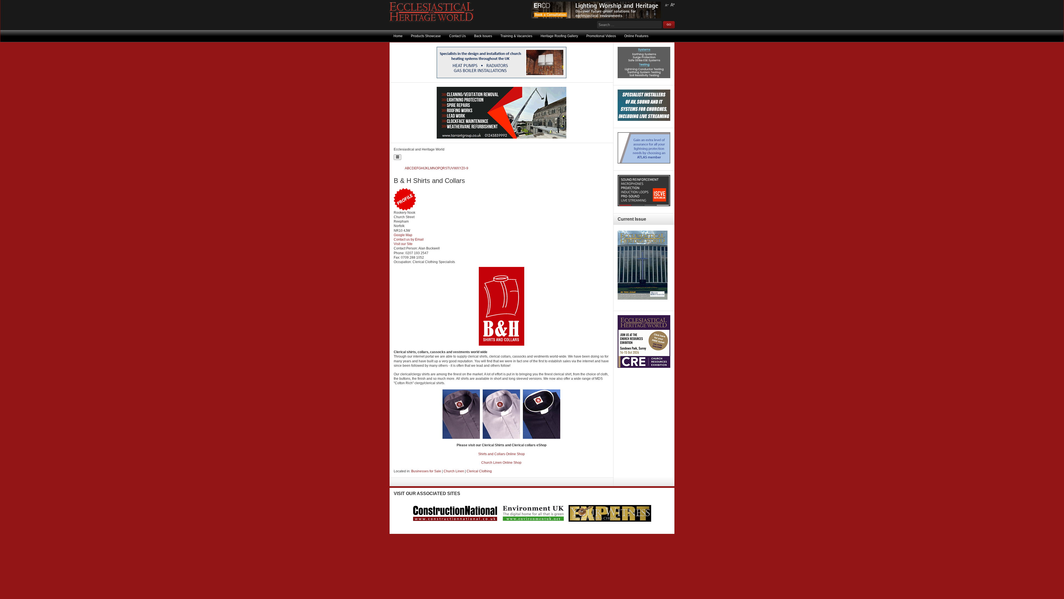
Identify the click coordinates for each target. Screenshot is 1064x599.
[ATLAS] (644, 162)
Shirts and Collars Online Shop (501, 454)
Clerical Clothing (479, 471)
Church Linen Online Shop (501, 463)
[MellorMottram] (501, 77)
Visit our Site (403, 244)
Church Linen (454, 471)
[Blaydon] (644, 205)
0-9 (465, 168)
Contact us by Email (409, 239)
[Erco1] (596, 17)
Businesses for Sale (426, 471)
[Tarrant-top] (501, 137)
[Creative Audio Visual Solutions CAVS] (644, 120)
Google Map (403, 235)
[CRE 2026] (644, 367)
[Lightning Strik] (644, 77)
